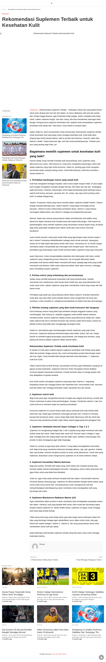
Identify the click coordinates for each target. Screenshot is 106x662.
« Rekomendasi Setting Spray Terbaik (44, 560)
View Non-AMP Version (59, 654)
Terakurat (34, 110)
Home (4, 9)
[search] (103, 3)
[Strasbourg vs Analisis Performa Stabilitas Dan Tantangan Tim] (14, 125)
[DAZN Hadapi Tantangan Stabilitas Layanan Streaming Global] (88, 576)
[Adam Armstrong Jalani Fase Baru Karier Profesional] (53, 614)
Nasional (5, 14)
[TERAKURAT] (52, 3)
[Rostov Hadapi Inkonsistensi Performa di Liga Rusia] (53, 576)
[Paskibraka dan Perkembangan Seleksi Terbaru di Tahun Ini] (14, 148)
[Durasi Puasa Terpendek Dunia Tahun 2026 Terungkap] (18, 576)
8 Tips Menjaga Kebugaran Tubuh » (89, 560)
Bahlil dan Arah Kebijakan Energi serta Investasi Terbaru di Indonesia (14, 183)
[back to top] (101, 657)
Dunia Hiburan (42, 587)
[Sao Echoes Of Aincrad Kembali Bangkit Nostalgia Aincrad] (18, 614)
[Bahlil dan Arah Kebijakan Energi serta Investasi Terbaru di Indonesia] (14, 171)
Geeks (4, 625)
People (39, 625)
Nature (4, 587)
